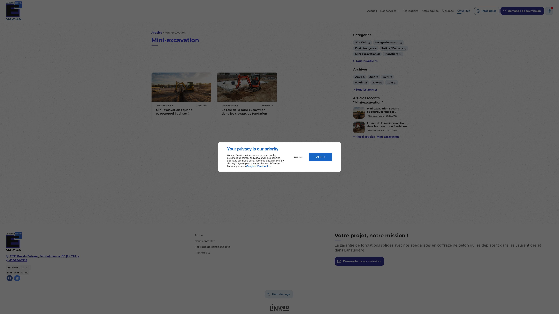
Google (250, 166)
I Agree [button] (320, 157)
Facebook (262, 166)
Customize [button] (298, 157)
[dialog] (279, 157)
